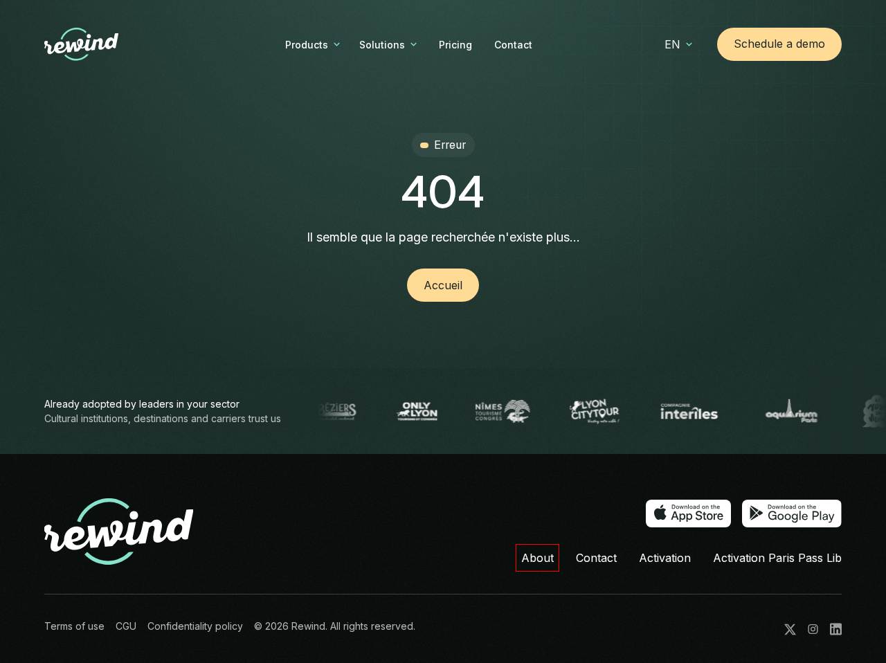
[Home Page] (103, 44)
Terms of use (74, 626)
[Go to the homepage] (119, 532)
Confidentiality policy (195, 626)
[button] (314, 44)
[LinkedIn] (836, 629)
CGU (126, 626)
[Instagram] (813, 629)
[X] (790, 629)
